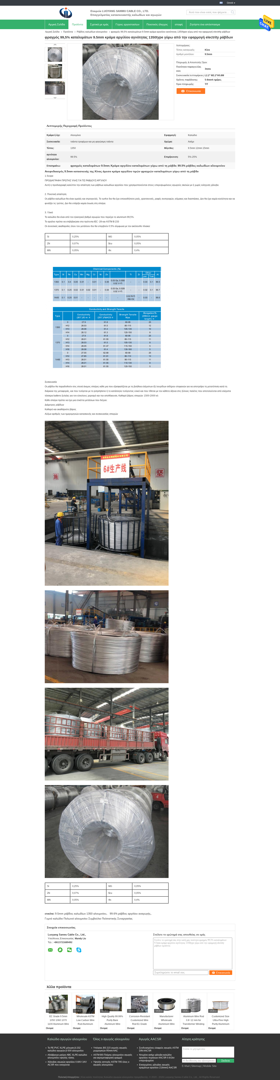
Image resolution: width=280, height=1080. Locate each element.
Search (232, 12)
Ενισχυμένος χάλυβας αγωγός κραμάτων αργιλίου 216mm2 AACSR (158, 1066)
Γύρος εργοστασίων (127, 24)
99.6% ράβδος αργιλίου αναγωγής (130, 913)
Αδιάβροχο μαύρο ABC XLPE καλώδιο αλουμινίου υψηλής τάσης (67, 1056)
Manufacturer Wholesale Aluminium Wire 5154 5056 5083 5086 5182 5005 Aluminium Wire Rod (166, 1020)
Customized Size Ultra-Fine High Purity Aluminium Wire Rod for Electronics (220, 1020)
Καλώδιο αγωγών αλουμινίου (67, 1039)
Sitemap (196, 1065)
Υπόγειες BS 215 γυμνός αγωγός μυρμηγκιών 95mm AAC (110, 1049)
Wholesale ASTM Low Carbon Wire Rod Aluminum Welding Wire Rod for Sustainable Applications (85, 1020)
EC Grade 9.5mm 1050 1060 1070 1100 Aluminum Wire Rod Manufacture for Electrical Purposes (58, 1020)
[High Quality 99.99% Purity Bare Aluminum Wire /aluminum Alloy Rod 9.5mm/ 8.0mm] (112, 1004)
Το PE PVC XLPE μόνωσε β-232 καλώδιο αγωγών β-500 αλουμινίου (66, 1049)
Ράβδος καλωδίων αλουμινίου (92, 31)
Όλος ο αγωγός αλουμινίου (111, 1039)
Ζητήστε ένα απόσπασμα (205, 24)
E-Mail (186, 1065)
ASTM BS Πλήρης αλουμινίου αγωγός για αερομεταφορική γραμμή (112, 1056)
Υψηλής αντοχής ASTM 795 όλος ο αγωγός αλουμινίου (111, 1063)
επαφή (179, 24)
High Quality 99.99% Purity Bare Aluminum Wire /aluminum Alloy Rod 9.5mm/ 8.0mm (112, 1020)
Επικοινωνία (193, 91)
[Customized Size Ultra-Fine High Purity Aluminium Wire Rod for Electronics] (220, 1004)
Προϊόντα (77, 24)
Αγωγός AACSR (150, 1039)
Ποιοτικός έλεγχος (157, 24)
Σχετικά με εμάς (99, 24)
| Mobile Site (209, 1065)
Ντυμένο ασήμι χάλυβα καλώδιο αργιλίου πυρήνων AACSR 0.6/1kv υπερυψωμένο (156, 1058)
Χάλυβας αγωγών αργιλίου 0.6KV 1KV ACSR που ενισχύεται (67, 1063)
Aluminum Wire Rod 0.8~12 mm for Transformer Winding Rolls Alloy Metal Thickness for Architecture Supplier (193, 1020)
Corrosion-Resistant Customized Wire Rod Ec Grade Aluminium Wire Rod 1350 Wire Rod (139, 1020)
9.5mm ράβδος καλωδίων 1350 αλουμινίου (80, 913)
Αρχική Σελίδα (56, 24)
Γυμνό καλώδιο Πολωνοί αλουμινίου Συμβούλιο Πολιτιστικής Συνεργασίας (89, 918)
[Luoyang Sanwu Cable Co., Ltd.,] (66, 12)
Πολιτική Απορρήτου (68, 1077)
